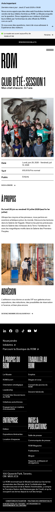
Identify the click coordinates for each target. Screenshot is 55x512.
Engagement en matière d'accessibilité (13, 408)
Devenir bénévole (36, 392)
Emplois (31, 374)
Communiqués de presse (39, 440)
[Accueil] (15, 60)
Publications (33, 451)
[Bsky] (35, 331)
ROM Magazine (35, 445)
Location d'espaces (11, 439)
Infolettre (8, 345)
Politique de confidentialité (40, 501)
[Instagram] (17, 331)
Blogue (31, 456)
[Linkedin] (4, 331)
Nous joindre (10, 341)
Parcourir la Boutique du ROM (19, 349)
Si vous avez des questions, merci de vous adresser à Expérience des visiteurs (24, 26)
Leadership (8, 390)
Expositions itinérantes (13, 434)
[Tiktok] (23, 331)
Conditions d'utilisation (16, 501)
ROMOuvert (8, 380)
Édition (6, 429)
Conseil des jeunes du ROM (38, 386)
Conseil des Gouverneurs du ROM (14, 396)
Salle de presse (35, 435)
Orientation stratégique (13, 385)
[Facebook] (10, 331)
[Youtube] (29, 331)
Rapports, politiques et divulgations (38, 462)
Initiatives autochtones (13, 402)
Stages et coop (34, 380)
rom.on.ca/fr (6, 21)
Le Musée (7, 374)
